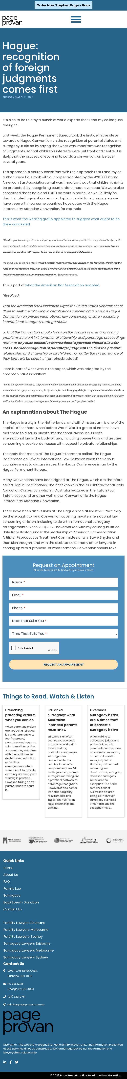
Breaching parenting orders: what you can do (20, 715)
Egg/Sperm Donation (21, 902)
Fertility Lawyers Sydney (23, 936)
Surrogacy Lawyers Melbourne (28, 950)
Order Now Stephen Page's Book (63, 5)
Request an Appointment (63, 664)
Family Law (12, 888)
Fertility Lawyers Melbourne (25, 929)
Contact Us (12, 909)
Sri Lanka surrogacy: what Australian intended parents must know (63, 720)
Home (8, 867)
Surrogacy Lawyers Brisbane (27, 943)
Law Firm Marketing (108, 1075)
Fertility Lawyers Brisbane (24, 922)
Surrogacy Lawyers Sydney (25, 957)
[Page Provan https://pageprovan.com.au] (12, 21)
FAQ (6, 881)
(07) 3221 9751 (16, 997)
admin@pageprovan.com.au (25, 1004)
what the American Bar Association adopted (62, 285)
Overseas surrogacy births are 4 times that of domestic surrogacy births (104, 720)
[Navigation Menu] (75, 19)
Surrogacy (12, 895)
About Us (10, 874)
